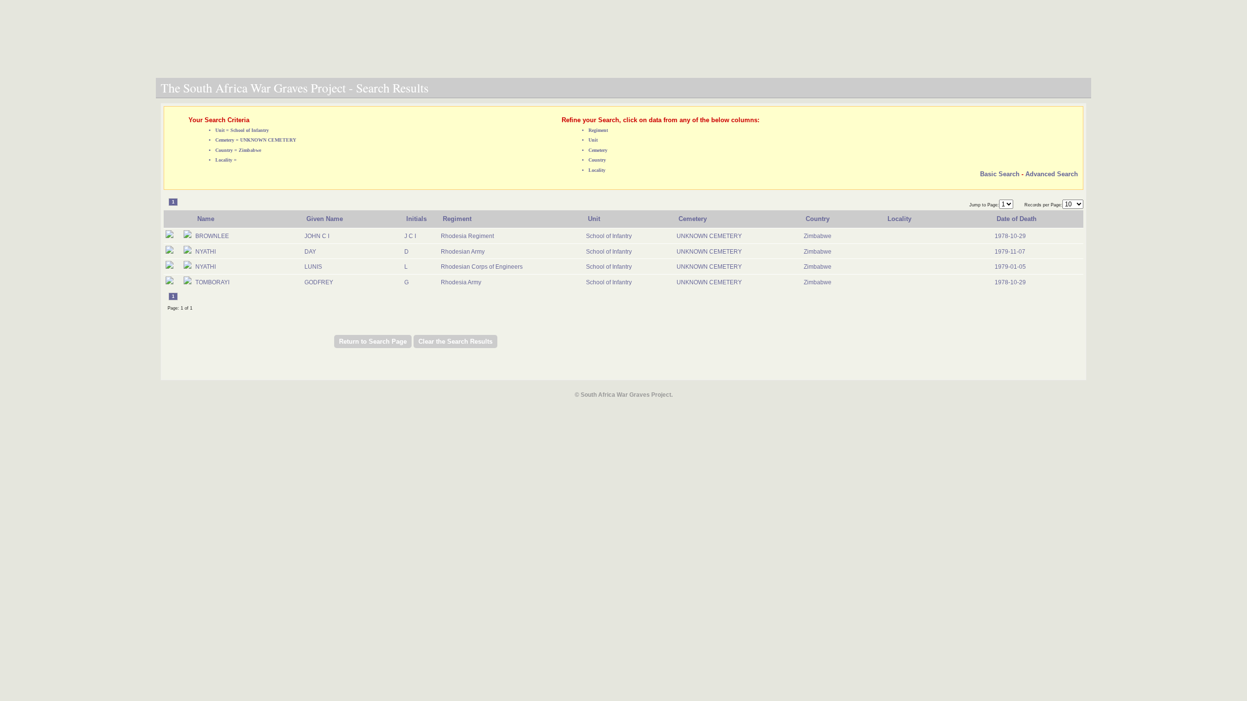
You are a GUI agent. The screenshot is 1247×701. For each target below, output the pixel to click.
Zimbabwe (817, 236)
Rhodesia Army (461, 282)
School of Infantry (609, 236)
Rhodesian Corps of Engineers (482, 267)
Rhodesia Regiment (467, 236)
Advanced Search (1051, 174)
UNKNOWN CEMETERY (709, 236)
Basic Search (1000, 174)
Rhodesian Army (463, 252)
